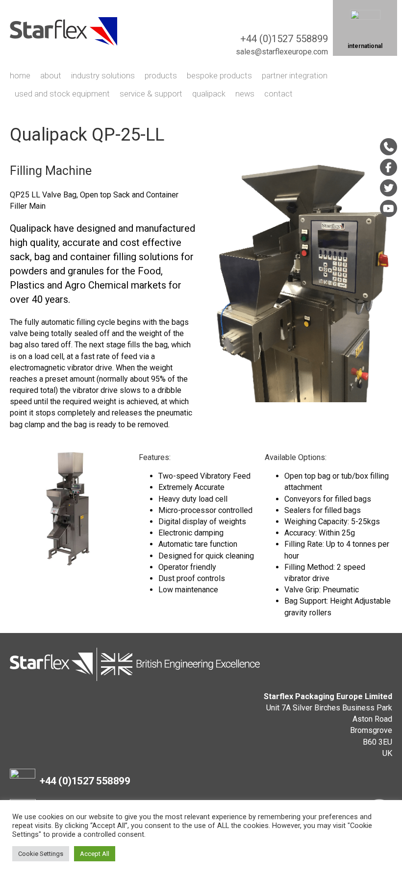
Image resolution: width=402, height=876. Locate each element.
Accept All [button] (94, 853)
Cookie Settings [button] (40, 853)
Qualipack (30, 228)
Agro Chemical (96, 285)
